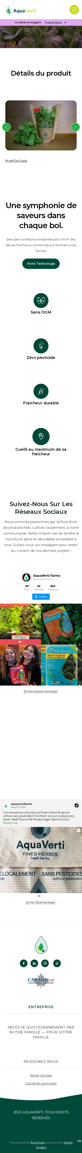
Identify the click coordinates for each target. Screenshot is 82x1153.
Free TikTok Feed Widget (42, 902)
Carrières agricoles (41, 1083)
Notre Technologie (41, 263)
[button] (74, 9)
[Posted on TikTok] (76, 805)
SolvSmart (38, 1142)
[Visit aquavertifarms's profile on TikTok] (6, 805)
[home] (16, 9)
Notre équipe (41, 1075)
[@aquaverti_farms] (26, 577)
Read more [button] (10, 823)
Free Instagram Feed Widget (42, 691)
